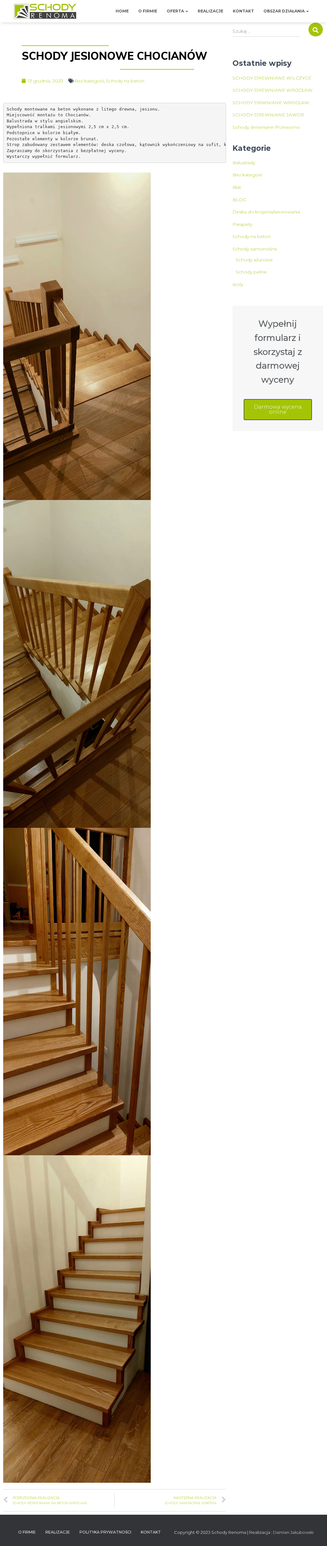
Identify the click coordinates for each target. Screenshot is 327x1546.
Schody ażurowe (254, 260)
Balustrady (243, 162)
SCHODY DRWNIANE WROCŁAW (270, 102)
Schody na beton (125, 81)
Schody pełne (251, 272)
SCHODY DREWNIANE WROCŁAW (272, 90)
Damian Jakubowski (293, 1532)
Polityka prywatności (105, 1532)
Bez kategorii (89, 81)
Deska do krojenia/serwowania (266, 212)
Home (122, 11)
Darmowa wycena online (278, 409)
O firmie (147, 11)
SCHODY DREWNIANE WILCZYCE (271, 78)
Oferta (176, 11)
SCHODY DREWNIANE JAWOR (268, 115)
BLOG (239, 200)
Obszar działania (284, 11)
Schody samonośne (254, 249)
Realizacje (210, 11)
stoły (237, 284)
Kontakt (243, 11)
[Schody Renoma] (45, 11)
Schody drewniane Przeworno (266, 127)
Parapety (242, 224)
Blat (236, 187)
